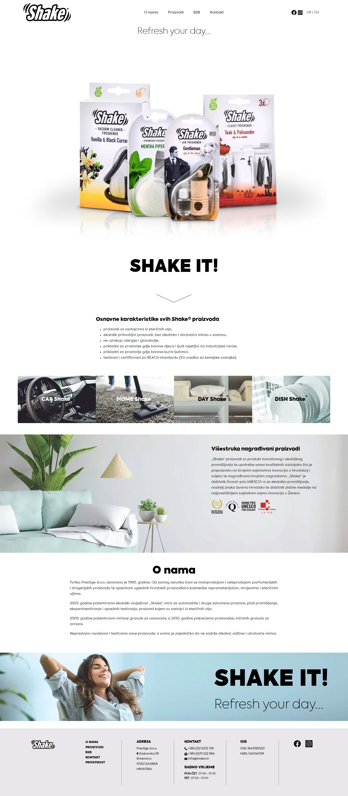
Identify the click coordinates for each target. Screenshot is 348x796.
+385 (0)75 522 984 (201, 753)
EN (316, 12)
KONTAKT (92, 757)
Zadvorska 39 (149, 753)
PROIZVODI (94, 747)
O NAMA (91, 742)
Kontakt (217, 12)
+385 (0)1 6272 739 (201, 748)
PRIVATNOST (95, 762)
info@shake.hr (198, 758)
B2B (196, 12)
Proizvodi (176, 12)
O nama (151, 12)
